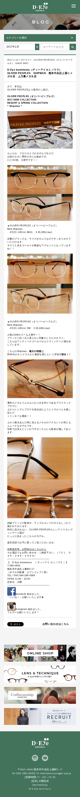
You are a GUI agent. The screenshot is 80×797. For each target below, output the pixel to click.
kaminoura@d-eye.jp (58, 773)
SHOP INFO (21, 63)
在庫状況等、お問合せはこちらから (27, 549)
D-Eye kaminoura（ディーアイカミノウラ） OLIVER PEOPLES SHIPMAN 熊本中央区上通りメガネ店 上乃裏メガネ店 (40, 73)
